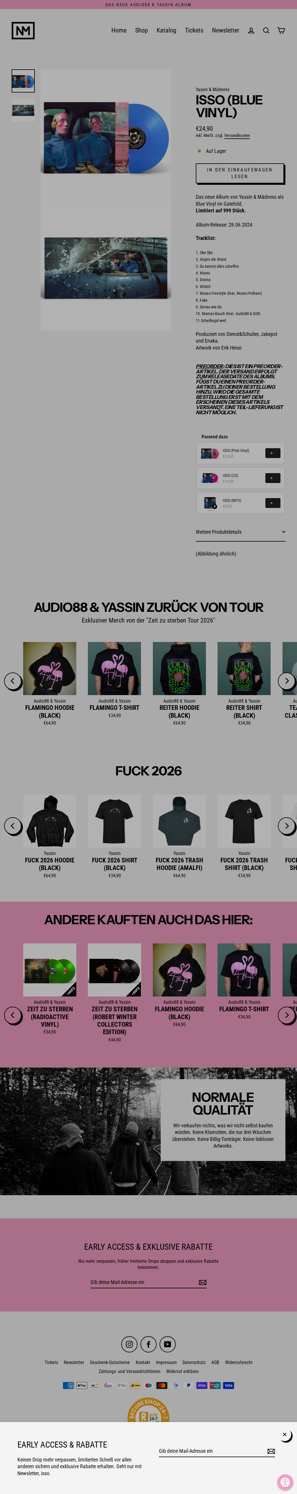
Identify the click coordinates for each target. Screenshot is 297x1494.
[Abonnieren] (270, 1451)
